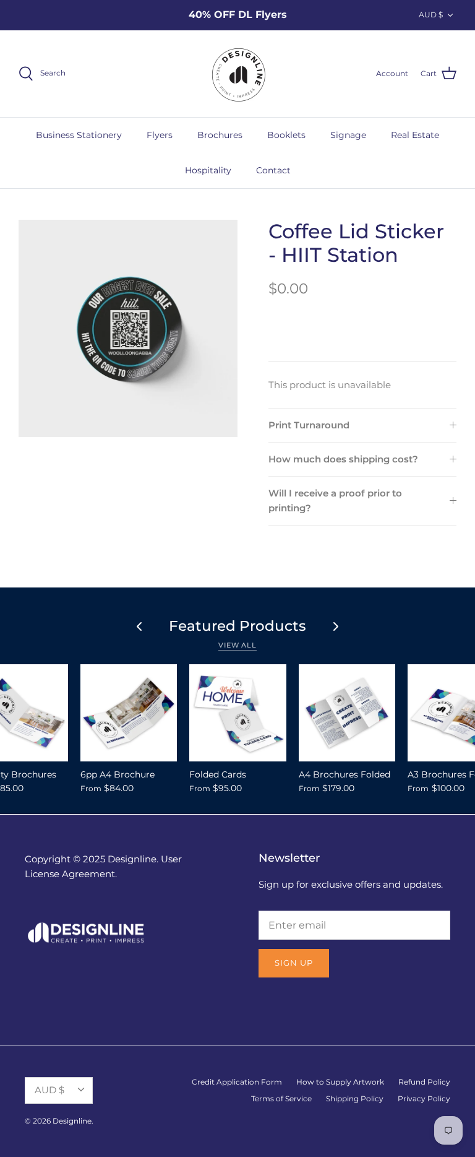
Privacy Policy (424, 1098)
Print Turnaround (308, 425)
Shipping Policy (354, 1098)
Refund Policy (424, 1081)
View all (237, 645)
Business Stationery (79, 135)
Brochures (219, 135)
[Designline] (237, 74)
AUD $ (431, 14)
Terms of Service (281, 1098)
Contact (273, 170)
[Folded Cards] (237, 712)
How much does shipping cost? (343, 459)
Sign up (294, 963)
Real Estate (415, 135)
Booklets (286, 135)
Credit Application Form (237, 1081)
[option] (128, 328)
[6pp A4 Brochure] (129, 712)
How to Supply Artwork (340, 1081)
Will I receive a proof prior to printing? (335, 500)
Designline (72, 1120)
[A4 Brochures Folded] (347, 712)
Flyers (160, 135)
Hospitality (208, 170)
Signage (348, 135)
